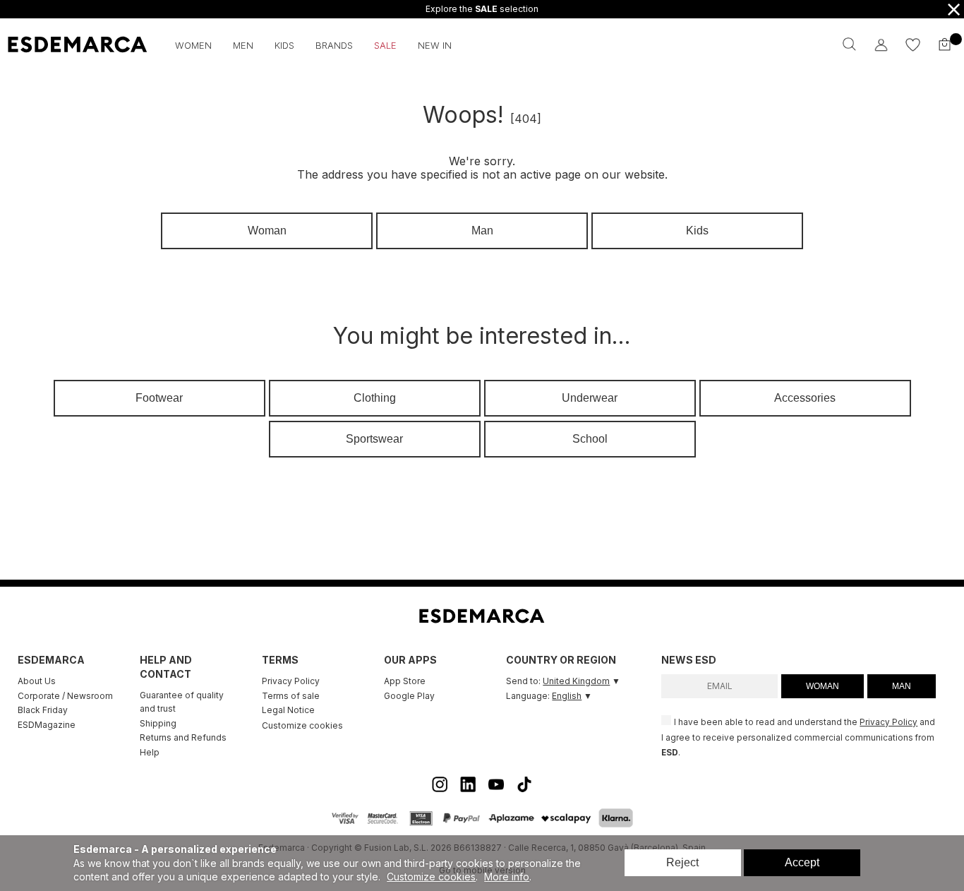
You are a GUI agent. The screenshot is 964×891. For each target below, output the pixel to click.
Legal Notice (288, 710)
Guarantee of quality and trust (182, 702)
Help (149, 752)
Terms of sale (291, 695)
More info (506, 877)
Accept (802, 862)
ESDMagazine (47, 724)
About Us (37, 681)
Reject (682, 862)
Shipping (158, 723)
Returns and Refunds (183, 737)
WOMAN (822, 686)
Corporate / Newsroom (65, 695)
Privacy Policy (291, 681)
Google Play (409, 695)
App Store (405, 681)
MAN (901, 686)
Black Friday (43, 710)
